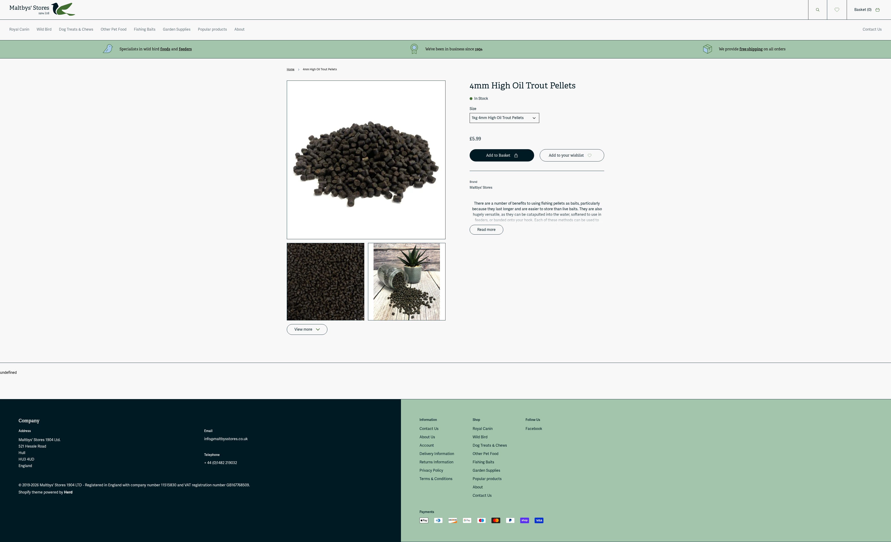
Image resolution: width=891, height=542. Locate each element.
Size (473, 108)
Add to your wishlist (566, 155)
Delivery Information (437, 454)
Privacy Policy (431, 470)
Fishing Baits (144, 29)
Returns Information (436, 462)
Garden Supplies (176, 29)
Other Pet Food (113, 29)
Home (290, 69)
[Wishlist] (837, 9)
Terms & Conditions (436, 479)
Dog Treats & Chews (76, 29)
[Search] (817, 9)
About (239, 29)
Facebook (534, 428)
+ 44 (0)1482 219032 (220, 463)
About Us (427, 437)
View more (303, 329)
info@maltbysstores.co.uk (226, 439)
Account (427, 445)
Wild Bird (44, 29)
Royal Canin (19, 29)
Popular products (212, 29)
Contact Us (872, 29)
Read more (486, 229)
